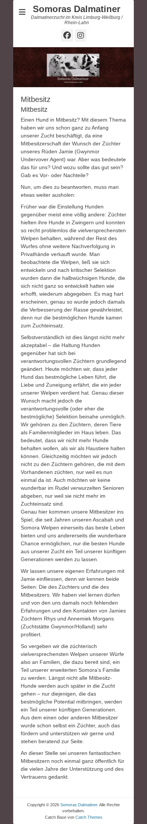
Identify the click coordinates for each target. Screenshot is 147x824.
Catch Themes (89, 817)
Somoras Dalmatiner (76, 9)
